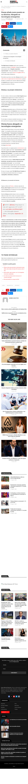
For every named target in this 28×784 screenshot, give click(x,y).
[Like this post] (7, 23)
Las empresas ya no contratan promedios (5, 639)
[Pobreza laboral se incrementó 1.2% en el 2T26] (5, 503)
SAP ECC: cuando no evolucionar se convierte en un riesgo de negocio (21, 622)
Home (14, 766)
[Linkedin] (16, 696)
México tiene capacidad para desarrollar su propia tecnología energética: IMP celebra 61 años (21, 604)
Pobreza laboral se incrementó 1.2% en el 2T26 (18, 502)
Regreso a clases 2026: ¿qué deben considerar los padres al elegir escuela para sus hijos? (7, 623)
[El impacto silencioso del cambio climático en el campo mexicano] (5, 735)
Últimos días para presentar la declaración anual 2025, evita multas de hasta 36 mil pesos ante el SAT (14, 269)
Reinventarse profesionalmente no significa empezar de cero (20, 639)
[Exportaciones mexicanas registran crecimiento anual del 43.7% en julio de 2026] (5, 486)
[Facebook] (9, 696)
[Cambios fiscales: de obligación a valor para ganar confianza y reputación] (14, 448)
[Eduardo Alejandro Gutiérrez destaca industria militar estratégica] (14, 377)
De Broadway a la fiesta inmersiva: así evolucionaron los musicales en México (18, 494)
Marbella (3, 707)
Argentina (3, 703)
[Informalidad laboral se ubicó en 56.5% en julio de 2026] (5, 479)
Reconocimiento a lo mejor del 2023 (11, 279)
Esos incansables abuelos (15, 726)
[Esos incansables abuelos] (5, 728)
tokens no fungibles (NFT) (18, 72)
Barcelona (17, 705)
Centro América (18, 707)
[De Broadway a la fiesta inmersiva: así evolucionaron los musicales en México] (5, 495)
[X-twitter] (11, 696)
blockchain (8, 145)
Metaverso (17, 285)
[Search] (26, 2)
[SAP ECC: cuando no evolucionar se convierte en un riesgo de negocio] (21, 615)
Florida (16, 709)
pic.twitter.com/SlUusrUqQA (14, 209)
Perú (16, 703)
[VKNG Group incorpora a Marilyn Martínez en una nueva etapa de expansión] (14, 424)
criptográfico (13, 67)
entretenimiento (21, 148)
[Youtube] (14, 696)
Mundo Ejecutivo (9, 18)
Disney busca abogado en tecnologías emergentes (12, 57)
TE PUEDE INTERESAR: (10, 60)
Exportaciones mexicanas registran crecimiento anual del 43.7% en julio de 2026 (18, 486)
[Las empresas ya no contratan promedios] (7, 632)
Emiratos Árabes (4, 705)
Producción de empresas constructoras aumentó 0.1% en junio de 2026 (18, 510)
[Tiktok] (19, 696)
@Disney (12, 205)
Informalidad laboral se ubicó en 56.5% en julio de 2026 (17, 477)
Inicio (2, 6)
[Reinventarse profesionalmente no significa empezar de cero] (21, 632)
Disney (3, 285)
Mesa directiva (10, 285)
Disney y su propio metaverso (11, 53)
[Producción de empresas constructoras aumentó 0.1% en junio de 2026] (5, 511)
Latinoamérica (4, 709)
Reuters (12, 186)
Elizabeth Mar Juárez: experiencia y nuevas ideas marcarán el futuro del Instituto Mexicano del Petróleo (7, 605)
